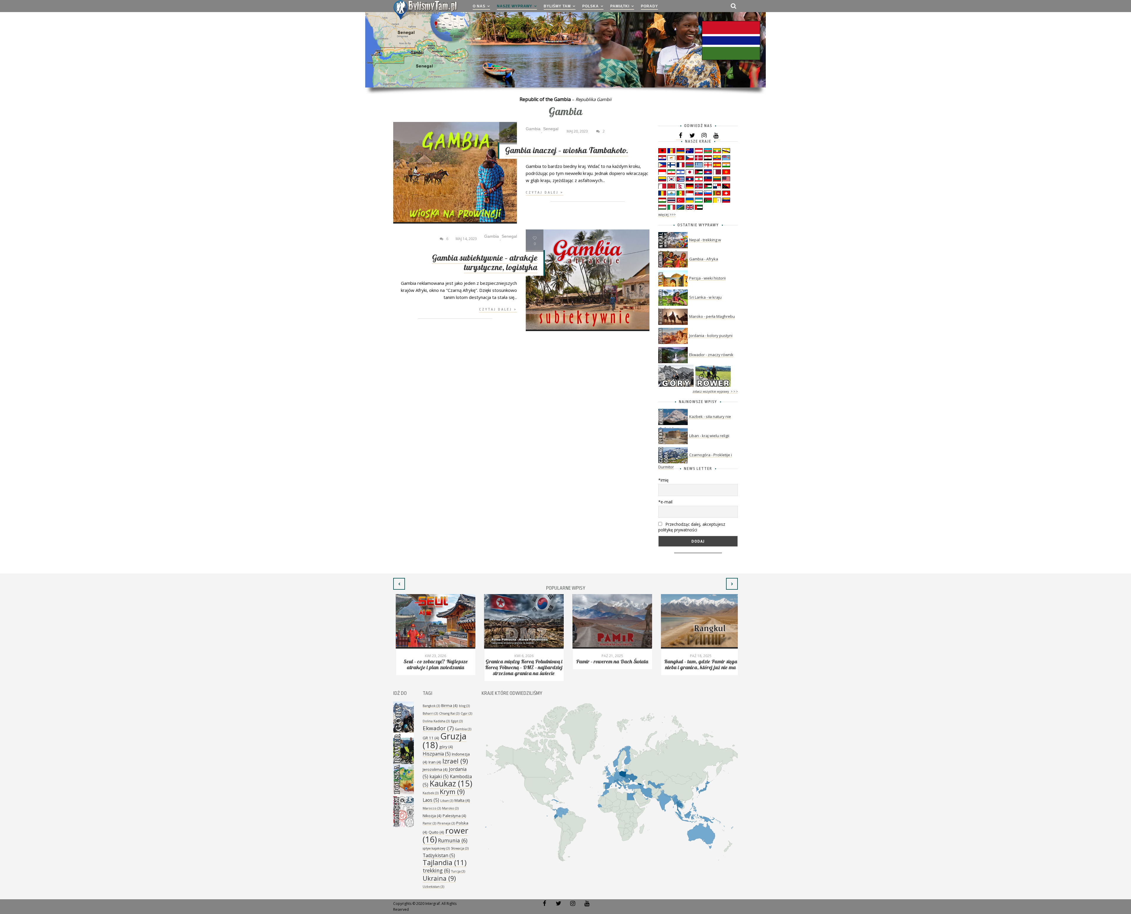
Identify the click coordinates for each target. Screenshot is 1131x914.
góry (446, 746)
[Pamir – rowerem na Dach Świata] (609, 621)
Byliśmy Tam (557, 6)
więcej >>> (667, 214)
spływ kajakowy (436, 848)
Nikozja (432, 815)
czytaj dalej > (544, 192)
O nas (479, 6)
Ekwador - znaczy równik (711, 354)
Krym (452, 791)
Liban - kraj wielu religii (709, 435)
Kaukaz (450, 783)
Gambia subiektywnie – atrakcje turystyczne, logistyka (485, 262)
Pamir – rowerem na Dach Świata (609, 661)
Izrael (455, 761)
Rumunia (452, 840)
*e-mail (665, 502)
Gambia (463, 729)
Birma (449, 705)
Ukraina (439, 878)
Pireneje (446, 823)
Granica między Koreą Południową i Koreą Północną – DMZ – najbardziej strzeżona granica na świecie (521, 667)
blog (464, 706)
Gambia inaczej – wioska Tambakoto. (566, 150)
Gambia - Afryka (703, 259)
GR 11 (431, 738)
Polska (590, 6)
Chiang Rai (449, 713)
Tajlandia (445, 862)
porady (649, 6)
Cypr (466, 713)
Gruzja (445, 740)
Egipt (457, 721)
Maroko (450, 808)
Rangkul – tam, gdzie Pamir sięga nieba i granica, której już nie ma (698, 664)
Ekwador (438, 728)
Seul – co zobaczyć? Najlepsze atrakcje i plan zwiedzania (433, 664)
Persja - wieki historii (707, 278)
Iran (435, 762)
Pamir (429, 823)
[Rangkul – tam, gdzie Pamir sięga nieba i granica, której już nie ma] (698, 621)
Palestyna (454, 815)
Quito (436, 832)
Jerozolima (435, 769)
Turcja (458, 871)
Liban (446, 801)
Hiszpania (437, 754)
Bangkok (431, 706)
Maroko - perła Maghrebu (712, 316)
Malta (462, 800)
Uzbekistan (433, 887)
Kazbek (431, 793)
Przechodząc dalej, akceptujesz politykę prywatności (691, 527)
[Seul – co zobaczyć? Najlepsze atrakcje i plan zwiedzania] (433, 621)
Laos (431, 800)
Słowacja (460, 848)
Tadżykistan (439, 855)
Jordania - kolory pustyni (710, 335)
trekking (436, 870)
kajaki (439, 776)
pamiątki (619, 6)
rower (445, 835)
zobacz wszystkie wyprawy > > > (715, 391)
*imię (663, 480)
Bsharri (430, 713)
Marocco (432, 808)
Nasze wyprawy (514, 6)
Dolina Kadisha (436, 721)
